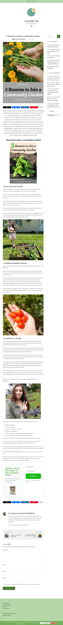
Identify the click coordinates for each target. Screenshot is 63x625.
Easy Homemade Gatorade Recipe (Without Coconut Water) (53, 51)
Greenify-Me (32, 21)
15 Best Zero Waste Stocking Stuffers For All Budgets (52, 92)
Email (4, 571)
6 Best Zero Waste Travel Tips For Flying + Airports (53, 84)
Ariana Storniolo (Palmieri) (20, 39)
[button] (13, 491)
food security (24, 271)
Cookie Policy (6, 608)
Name (4, 564)
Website (5, 577)
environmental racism (37, 285)
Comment (5, 550)
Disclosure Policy (7, 604)
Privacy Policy (6, 603)
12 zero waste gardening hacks (31, 451)
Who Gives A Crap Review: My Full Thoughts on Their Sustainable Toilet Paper (53, 62)
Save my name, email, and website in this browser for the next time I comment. (22, 584)
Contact (5, 606)
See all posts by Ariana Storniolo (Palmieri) (18, 525)
